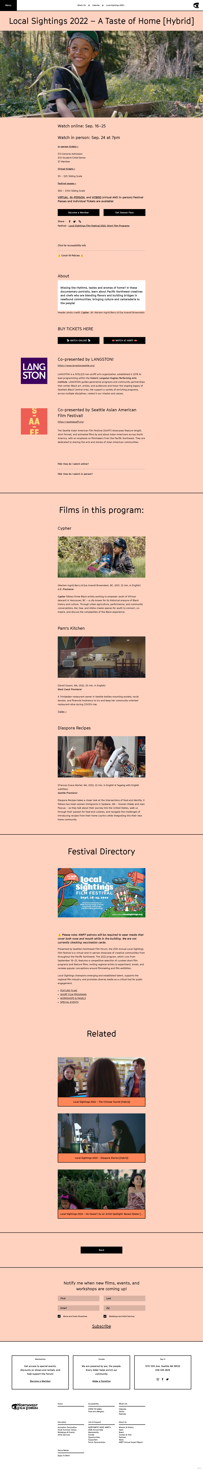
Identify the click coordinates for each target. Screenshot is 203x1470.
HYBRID (97, 197)
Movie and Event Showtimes (75, 1316)
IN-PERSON (77, 197)
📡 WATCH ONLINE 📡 (79, 340)
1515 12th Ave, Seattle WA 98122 (162, 1366)
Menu (8, 5)
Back (101, 1250)
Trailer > (62, 711)
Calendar (96, 5)
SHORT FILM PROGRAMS (73, 994)
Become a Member (78, 212)
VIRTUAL (63, 197)
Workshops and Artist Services (121, 1316)
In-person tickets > (68, 146)
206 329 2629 (162, 1370)
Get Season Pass (124, 212)
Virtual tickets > (66, 168)
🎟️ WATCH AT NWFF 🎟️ (124, 340)
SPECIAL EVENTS (69, 1002)
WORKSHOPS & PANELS (73, 998)
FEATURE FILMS (68, 990)
